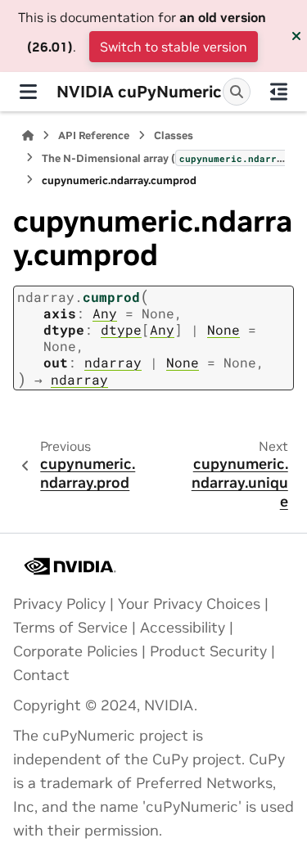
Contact (41, 675)
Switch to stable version (173, 46)
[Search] (237, 92)
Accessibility (182, 628)
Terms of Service (70, 628)
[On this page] (279, 92)
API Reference (93, 135)
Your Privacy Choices (189, 604)
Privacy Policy (59, 604)
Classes (173, 135)
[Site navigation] (28, 92)
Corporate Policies (75, 651)
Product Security (208, 651)
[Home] (28, 135)
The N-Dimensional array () (163, 158)
